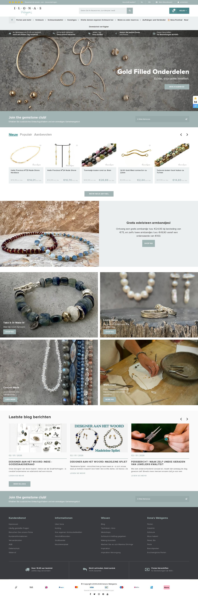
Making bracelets (108, 540)
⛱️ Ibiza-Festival (175, 20)
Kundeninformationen (18, 536)
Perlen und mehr (24, 20)
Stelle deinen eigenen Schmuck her (97, 20)
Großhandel (60, 540)
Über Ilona (59, 524)
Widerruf (12, 553)
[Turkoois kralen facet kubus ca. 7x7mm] (172, 155)
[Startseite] (12, 20)
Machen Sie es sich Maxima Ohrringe (117, 544)
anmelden (184, 2)
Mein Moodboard (165, 2)
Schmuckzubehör (56, 20)
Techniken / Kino (108, 528)
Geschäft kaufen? (129, 2)
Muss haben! (152, 536)
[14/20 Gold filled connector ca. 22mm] (135, 155)
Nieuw (13, 134)
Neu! (186, 20)
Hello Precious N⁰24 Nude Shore (61, 170)
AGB (10, 544)
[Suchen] (130, 11)
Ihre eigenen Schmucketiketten (68, 532)
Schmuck (39, 20)
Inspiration (105, 548)
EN (149, 2)
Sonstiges (72, 20)
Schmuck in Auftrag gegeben (113, 536)
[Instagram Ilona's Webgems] (99, 594)
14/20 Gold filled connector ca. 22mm (133, 171)
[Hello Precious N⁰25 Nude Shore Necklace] (26, 155)
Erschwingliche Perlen (156, 553)
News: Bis (151, 540)
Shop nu (148, 243)
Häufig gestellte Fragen (19, 528)
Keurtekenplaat (61, 544)
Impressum (13, 524)
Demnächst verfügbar (99, 27)
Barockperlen (153, 548)
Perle (149, 544)
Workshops (106, 532)
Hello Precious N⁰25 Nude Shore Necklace (25, 171)
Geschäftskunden (62, 536)
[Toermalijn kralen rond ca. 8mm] (99, 155)
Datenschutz (14, 548)
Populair (26, 134)
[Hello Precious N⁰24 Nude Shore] (62, 155)
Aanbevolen (43, 134)
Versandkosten (15, 540)
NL (142, 2)
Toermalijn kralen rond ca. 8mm (97, 170)
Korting (58, 528)
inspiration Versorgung (111, 553)
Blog (103, 524)
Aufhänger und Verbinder (154, 20)
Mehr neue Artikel (99, 194)
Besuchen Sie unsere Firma (21, 532)
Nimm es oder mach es (128, 20)
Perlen (150, 524)
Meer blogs (19, 484)
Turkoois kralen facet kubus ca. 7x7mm (170, 171)
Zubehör (151, 528)
